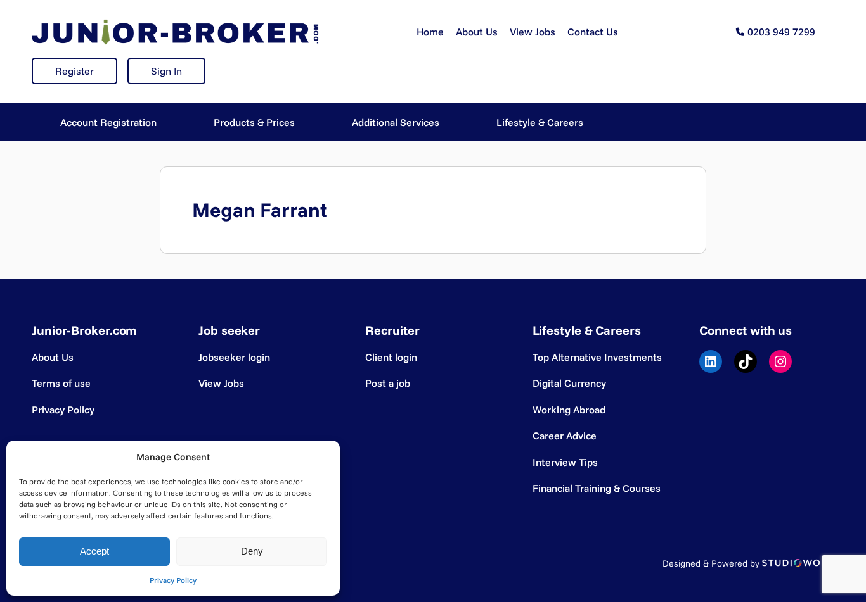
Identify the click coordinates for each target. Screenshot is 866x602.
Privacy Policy (173, 580)
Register (74, 71)
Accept (94, 551)
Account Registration (108, 122)
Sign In (166, 71)
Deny (252, 551)
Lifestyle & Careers (539, 122)
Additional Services (395, 122)
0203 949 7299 (781, 31)
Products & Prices (254, 122)
